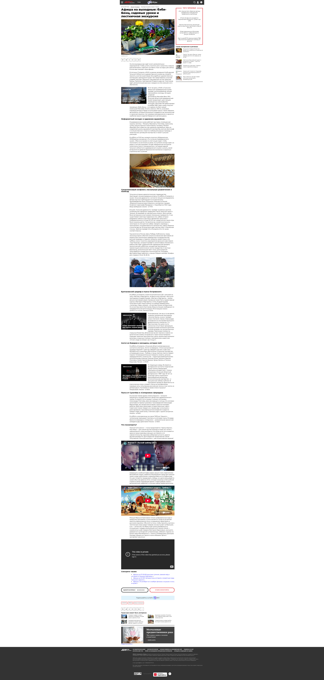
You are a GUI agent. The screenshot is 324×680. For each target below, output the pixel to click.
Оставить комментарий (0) (162, 590)
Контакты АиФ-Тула (138, 651)
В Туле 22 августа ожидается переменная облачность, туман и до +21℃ (189, 19)
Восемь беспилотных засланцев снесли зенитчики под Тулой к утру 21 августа (189, 26)
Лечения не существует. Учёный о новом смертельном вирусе (192, 66)
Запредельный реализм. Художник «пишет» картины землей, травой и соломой (135, 622)
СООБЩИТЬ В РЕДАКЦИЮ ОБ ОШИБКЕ (183, 651)
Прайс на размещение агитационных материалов (158, 651)
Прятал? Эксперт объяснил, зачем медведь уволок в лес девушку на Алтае (192, 56)
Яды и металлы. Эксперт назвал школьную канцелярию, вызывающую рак (191, 78)
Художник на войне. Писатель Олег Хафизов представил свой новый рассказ (163, 616)
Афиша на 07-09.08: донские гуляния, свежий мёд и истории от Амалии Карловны (150, 575)
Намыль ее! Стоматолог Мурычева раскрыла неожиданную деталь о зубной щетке (192, 72)
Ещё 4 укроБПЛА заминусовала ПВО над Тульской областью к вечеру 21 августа (189, 40)
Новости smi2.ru (126, 644)
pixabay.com (124, 55)
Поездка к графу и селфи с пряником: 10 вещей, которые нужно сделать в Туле (136, 616)
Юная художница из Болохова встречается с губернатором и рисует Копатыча (189, 33)
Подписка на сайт (188, 649)
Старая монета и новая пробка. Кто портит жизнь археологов (163, 621)
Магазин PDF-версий (152, 649)
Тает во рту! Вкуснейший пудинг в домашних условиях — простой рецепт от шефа (192, 61)
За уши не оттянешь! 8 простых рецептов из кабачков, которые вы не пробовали (193, 50)
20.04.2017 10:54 (125, 7)
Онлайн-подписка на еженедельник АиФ (171, 649)
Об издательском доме (139, 649)
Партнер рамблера (147, 673)
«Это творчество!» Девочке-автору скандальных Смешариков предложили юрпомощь (189, 13)
